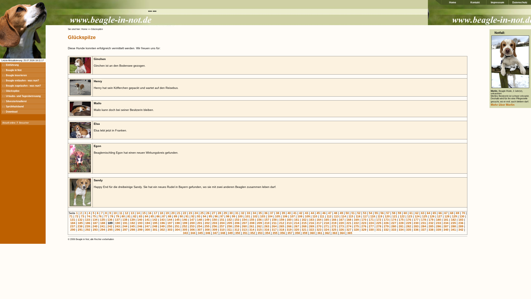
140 (139, 219)
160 (289, 219)
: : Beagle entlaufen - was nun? (20, 80)
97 (222, 216)
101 (247, 216)
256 (214, 226)
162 (304, 219)
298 (132, 229)
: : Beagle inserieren (14, 75)
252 (184, 226)
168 (348, 219)
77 (105, 216)
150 (214, 219)
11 (120, 213)
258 (229, 226)
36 (266, 213)
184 (72, 223)
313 (244, 229)
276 (363, 226)
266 (289, 226)
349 (230, 233)
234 (445, 223)
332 (386, 229)
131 (72, 219)
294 (102, 229)
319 (289, 229)
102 (255, 216)
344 (192, 233)
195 (154, 223)
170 (363, 219)
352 (252, 233)
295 (110, 229)
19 (167, 213)
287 (445, 226)
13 (132, 213)
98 (227, 216)
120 (387, 216)
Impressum (497, 2)
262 (259, 226)
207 (244, 223)
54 (370, 213)
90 (181, 216)
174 (393, 219)
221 (348, 223)
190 (117, 223)
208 (252, 223)
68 (451, 213)
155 (251, 219)
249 (162, 226)
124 (417, 216)
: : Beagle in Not (12, 70)
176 (408, 219)
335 (408, 229)
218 (326, 223)
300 (147, 229)
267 (296, 226)
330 (371, 229)
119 (380, 216)
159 (281, 219)
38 (277, 213)
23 (190, 213)
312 (236, 229)
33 (248, 213)
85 (152, 216)
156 (259, 219)
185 (80, 223)
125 (424, 216)
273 (341, 226)
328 (356, 229)
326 (341, 229)
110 (314, 216)
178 (423, 219)
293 (95, 229)
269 (311, 226)
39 (283, 213)
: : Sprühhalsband (13, 106)
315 (259, 229)
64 (428, 213)
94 (204, 216)
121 (394, 216)
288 (453, 226)
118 (372, 216)
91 (187, 216)
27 (213, 213)
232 (431, 223)
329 (363, 229)
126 (432, 216)
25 (202, 213)
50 (347, 213)
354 (267, 233)
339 (438, 229)
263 (266, 226)
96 (216, 216)
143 (162, 219)
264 (274, 226)
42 (300, 213)
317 (274, 229)
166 (333, 219)
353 (260, 233)
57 (388, 213)
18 (161, 213)
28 (219, 213)
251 (177, 226)
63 (422, 213)
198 (177, 223)
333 (393, 229)
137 (117, 219)
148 (199, 219)
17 (155, 213)
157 (266, 219)
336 (416, 229)
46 (324, 213)
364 (342, 233)
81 (129, 216)
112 (329, 216)
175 (401, 219)
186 (87, 223)
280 (393, 226)
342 (460, 229)
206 (237, 223)
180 (438, 219)
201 (199, 223)
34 (254, 213)
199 (184, 223)
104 (270, 216)
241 (102, 226)
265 (281, 226)
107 (292, 216)
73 (82, 216)
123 (409, 216)
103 (262, 216)
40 (289, 213)
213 (289, 223)
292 (87, 229)
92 (193, 216)
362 (327, 233)
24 (196, 213)
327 (348, 229)
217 (319, 223)
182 (453, 219)
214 (296, 223)
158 (274, 219)
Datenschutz (519, 2)
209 (259, 223)
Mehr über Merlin (503, 104)
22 (184, 213)
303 (169, 229)
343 (185, 233)
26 (207, 213)
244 (124, 226)
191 (125, 223)
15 (144, 213)
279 (386, 226)
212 (281, 223)
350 (237, 233)
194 (147, 223)
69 (457, 213)
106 (285, 216)
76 (100, 216)
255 (207, 226)
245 (132, 226)
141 (147, 219)
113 (336, 216)
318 (281, 229)
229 (408, 223)
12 (126, 213)
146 (184, 219)
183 (460, 219)
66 (440, 213)
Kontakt (475, 2)
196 (162, 223)
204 (222, 223)
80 (123, 216)
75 (94, 216)
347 (215, 233)
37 (271, 213)
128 (447, 216)
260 (244, 226)
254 (199, 226)
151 (221, 219)
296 (117, 229)
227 (393, 223)
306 (192, 229)
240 (95, 226)
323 (319, 229)
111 (322, 216)
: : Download (9, 111)
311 (229, 229)
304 (177, 229)
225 (378, 223)
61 (411, 213)
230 (416, 223)
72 (76, 216)
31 (237, 213)
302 (162, 229)
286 (438, 226)
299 (140, 229)
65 (434, 213)
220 (341, 223)
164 (319, 219)
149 (207, 219)
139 (132, 219)
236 (460, 223)
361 (319, 233)
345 (200, 233)
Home (452, 2)
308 (207, 229)
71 (71, 216)
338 (431, 229)
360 (312, 233)
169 (356, 219)
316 (266, 229)
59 (399, 213)
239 (87, 226)
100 (240, 216)
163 (311, 219)
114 (343, 216)
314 (251, 229)
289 (460, 226)
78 (111, 216)
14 (138, 213)
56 (382, 213)
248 (154, 226)
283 (416, 226)
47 (329, 213)
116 (358, 216)
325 (333, 229)
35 (260, 213)
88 (169, 216)
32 (242, 213)
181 (445, 219)
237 (72, 226)
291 (80, 229)
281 (401, 226)
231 (423, 223)
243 (117, 226)
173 (386, 219)
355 (275, 233)
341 (453, 229)
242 (109, 226)
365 (349, 233)
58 (393, 213)
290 (72, 229)
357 (289, 233)
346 (207, 233)
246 (139, 226)
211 (274, 223)
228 (401, 223)
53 (364, 213)
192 (132, 223)
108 (299, 216)
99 (233, 216)
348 (222, 233)
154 (244, 219)
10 (115, 213)
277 (371, 226)
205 (229, 223)
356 (282, 233)
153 (236, 219)
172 (378, 219)
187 (95, 223)
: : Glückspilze (10, 90)
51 (353, 213)
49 (341, 213)
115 (350, 216)
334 (401, 229)
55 (376, 213)
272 (333, 226)
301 (154, 229)
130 (461, 216)
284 (423, 226)
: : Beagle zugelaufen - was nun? (21, 85)
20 (173, 213)
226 (386, 223)
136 (109, 219)
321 (304, 229)
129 (454, 216)
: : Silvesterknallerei (14, 101)
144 (169, 219)
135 (102, 219)
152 (229, 219)
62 (417, 213)
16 (149, 213)
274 (348, 226)
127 (439, 216)
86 (158, 216)
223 (363, 223)
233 (438, 223)
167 (341, 219)
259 (236, 226)
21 (178, 213)
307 (199, 229)
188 (102, 223)
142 (154, 219)
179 (431, 219)
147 (192, 219)
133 (87, 219)
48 (335, 213)
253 (192, 226)
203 (214, 223)
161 (296, 219)
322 (311, 229)
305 (184, 229)
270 (319, 226)
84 (146, 216)
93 (198, 216)
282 (408, 226)
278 (378, 226)
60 (405, 213)
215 (304, 223)
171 (371, 219)
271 (326, 226)
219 (333, 223)
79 (117, 216)
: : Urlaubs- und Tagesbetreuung (21, 96)
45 (318, 213)
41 (295, 213)
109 (307, 216)
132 (80, 219)
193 (140, 223)
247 (147, 226)
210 (266, 223)
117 (365, 216)
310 (222, 229)
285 (431, 226)
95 (210, 216)
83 (140, 216)
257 (221, 226)
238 (80, 226)
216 (311, 223)
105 (277, 216)
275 (356, 226)
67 (446, 213)
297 (125, 229)
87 (164, 216)
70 (463, 213)
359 (304, 233)
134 (95, 219)
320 (296, 229)
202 (207, 223)
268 (304, 226)
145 (177, 219)
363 (334, 233)
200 (192, 223)
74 (88, 216)
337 (423, 229)
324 (326, 229)
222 (356, 223)
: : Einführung (10, 65)
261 (251, 226)
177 (416, 219)
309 (214, 229)
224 (371, 223)
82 (134, 216)
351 (245, 233)
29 (225, 213)
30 (231, 213)
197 (169, 223)
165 (326, 219)
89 (175, 216)
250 (169, 226)
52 (358, 213)
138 (124, 219)
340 (445, 229)
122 (402, 216)
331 (378, 229)
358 (297, 233)
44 (312, 213)
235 (453, 223)
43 (306, 213)
